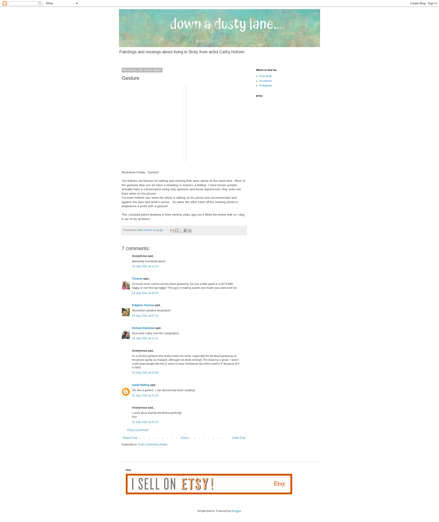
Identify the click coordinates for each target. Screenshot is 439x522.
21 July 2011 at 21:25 (145, 395)
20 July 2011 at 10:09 (145, 372)
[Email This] (172, 230)
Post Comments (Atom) (152, 444)
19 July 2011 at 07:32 (145, 315)
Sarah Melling (140, 385)
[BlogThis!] (176, 230)
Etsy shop (265, 76)
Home (185, 437)
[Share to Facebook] (185, 230)
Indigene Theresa (143, 305)
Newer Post (130, 437)
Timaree (137, 278)
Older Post (238, 437)
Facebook (266, 81)
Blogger (236, 511)
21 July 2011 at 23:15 (145, 422)
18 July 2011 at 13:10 (145, 266)
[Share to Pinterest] (189, 230)
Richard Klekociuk (143, 328)
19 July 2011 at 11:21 (145, 338)
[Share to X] (181, 230)
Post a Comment (137, 430)
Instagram (266, 85)
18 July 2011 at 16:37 (145, 293)
